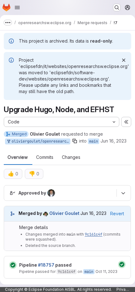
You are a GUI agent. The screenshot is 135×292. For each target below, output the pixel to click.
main (93, 141)
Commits (44, 157)
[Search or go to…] (117, 7)
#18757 (46, 265)
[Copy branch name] (74, 141)
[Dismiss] (123, 60)
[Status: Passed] (13, 265)
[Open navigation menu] (17, 8)
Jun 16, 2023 (113, 140)
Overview (18, 157)
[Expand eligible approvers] (123, 193)
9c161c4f (93, 234)
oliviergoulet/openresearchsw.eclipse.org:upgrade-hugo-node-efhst (39, 141)
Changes (71, 157)
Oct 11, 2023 (106, 271)
